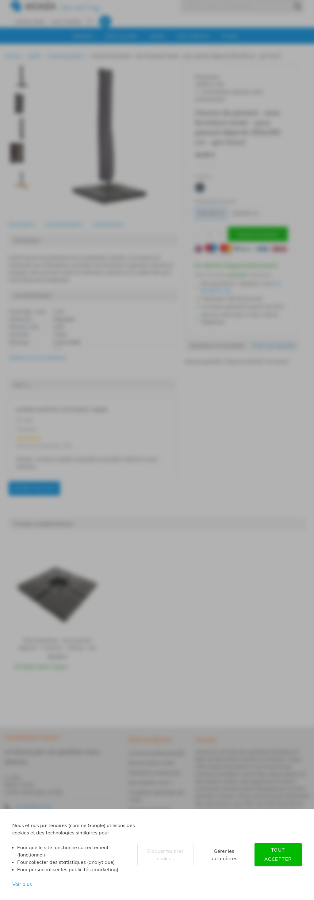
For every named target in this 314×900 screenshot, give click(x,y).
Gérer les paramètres (223, 854)
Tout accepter (278, 854)
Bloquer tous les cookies (165, 854)
